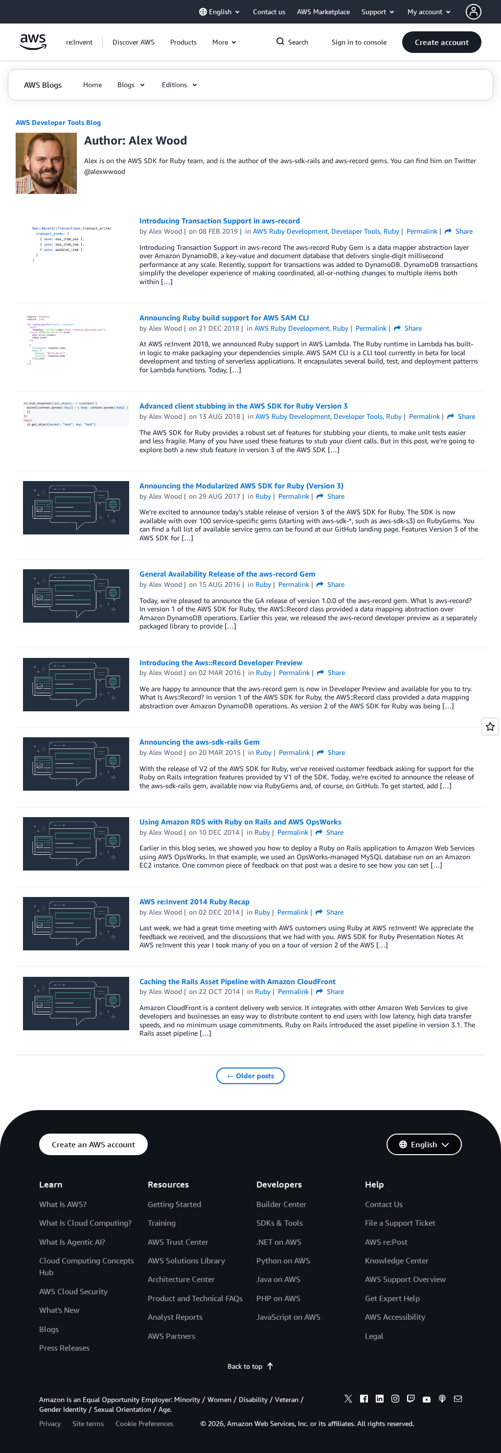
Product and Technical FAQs (195, 1298)
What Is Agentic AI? (72, 1242)
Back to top (245, 1366)
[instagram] (395, 1400)
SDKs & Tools (279, 1223)
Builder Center (281, 1204)
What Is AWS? (63, 1204)
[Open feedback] (490, 726)
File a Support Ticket (400, 1223)
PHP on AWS (278, 1298)
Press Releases (64, 1348)
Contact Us (384, 1204)
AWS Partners (171, 1336)
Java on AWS (278, 1279)
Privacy (50, 1423)
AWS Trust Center (178, 1242)
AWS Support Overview (405, 1279)
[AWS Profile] (473, 12)
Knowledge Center (397, 1260)
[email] (458, 1400)
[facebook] (364, 1400)
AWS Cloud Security (73, 1291)
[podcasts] (442, 1400)
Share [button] (463, 231)
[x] (348, 1400)
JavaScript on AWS (288, 1317)
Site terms (88, 1423)
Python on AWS (283, 1260)
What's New (59, 1310)
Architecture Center (181, 1279)
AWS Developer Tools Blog (58, 122)
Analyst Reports (175, 1317)
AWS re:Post (386, 1242)
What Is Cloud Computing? (85, 1223)
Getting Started (174, 1204)
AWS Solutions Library (186, 1260)
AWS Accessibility (395, 1317)
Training (162, 1223)
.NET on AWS (278, 1242)
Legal (374, 1336)
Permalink (422, 231)
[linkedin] (380, 1400)
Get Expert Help (392, 1298)
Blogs (49, 1329)
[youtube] (427, 1400)
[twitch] (411, 1400)
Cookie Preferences (144, 1423)
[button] (133, 42)
